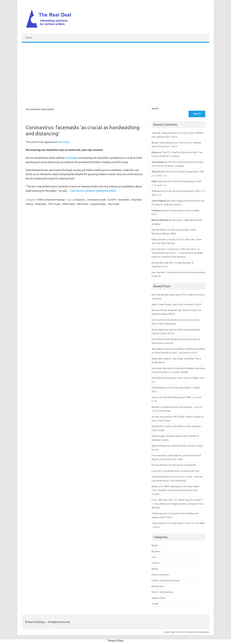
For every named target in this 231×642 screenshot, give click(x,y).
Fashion (156, 563)
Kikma (155, 239)
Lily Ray (155, 262)
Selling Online (158, 598)
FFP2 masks (54, 204)
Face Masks (124, 199)
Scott (154, 133)
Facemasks (40, 204)
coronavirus (79, 199)
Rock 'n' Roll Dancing (162, 592)
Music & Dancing (160, 574)
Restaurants (158, 586)
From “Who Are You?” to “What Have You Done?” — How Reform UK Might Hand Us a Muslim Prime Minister (177, 253)
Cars (154, 557)
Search (155, 108)
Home (28, 38)
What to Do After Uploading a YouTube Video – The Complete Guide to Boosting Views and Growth (176, 490)
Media (155, 568)
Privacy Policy (115, 640)
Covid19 (111, 199)
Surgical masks (98, 204)
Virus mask (113, 204)
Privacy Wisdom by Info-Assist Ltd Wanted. (174, 465)
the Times (63, 142)
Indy (154, 229)
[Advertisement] (115, 72)
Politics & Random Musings (51, 199)
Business (156, 551)
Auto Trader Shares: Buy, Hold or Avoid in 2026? (176, 304)
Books (155, 545)
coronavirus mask (96, 199)
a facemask (71, 157)
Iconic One (169, 632)
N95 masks (82, 204)
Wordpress (203, 632)
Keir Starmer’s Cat (161, 249)
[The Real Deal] (50, 27)
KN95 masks (68, 204)
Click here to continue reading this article (93, 190)
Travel (155, 603)
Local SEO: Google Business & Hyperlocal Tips (175, 471)
